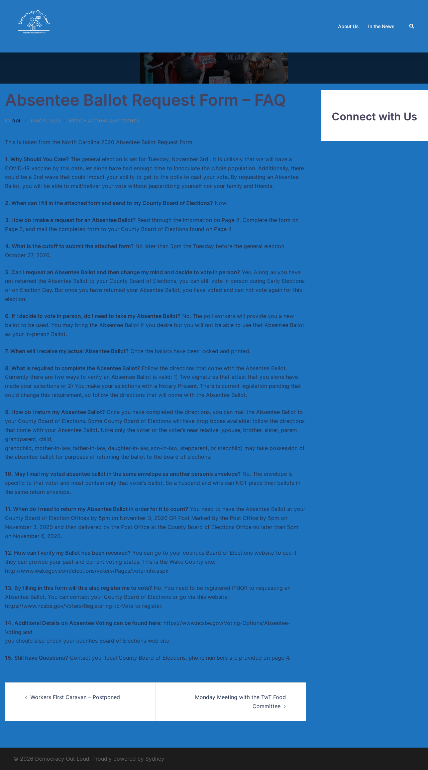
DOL (17, 120)
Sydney (154, 758)
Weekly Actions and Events (104, 120)
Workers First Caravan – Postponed (75, 697)
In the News (381, 26)
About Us (348, 26)
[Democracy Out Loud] (34, 25)
